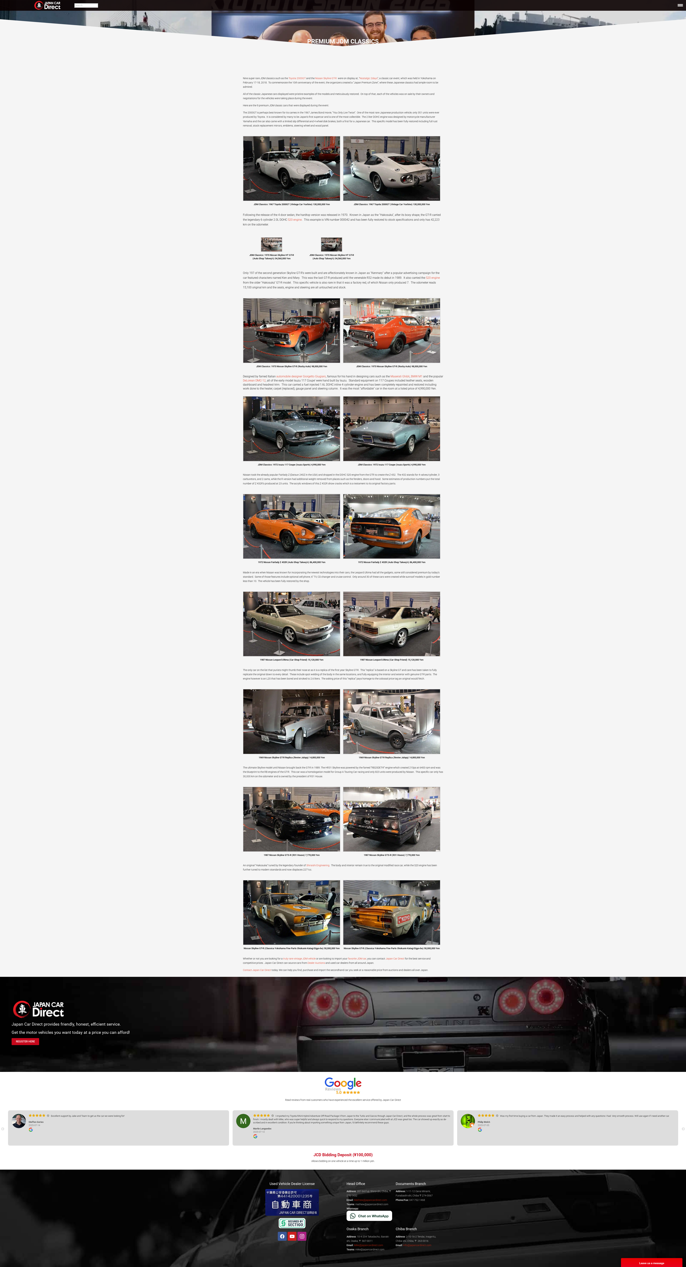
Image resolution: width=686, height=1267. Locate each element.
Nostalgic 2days (368, 78)
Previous (2, 1129)
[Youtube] (292, 1236)
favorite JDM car (357, 958)
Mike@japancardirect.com (368, 1245)
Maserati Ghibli (400, 376)
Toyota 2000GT (297, 78)
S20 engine (295, 219)
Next (683, 1129)
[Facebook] (282, 1236)
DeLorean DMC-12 (254, 380)
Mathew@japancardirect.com (370, 1200)
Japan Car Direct (395, 958)
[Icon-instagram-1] (301, 1236)
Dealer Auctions (316, 962)
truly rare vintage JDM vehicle (299, 958)
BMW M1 (416, 376)
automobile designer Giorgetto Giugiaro (301, 376)
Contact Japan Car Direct (257, 970)
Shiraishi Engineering (317, 865)
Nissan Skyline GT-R (326, 78)
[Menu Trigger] (680, 5)
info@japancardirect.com (417, 1245)
